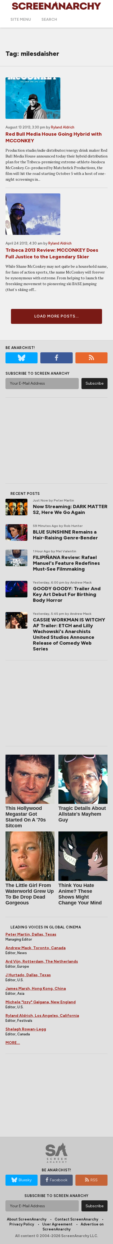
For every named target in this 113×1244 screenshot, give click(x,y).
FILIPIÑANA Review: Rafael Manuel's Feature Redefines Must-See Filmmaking (66, 563)
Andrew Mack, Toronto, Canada (35, 948)
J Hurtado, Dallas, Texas (28, 975)
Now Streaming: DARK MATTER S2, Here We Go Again (70, 509)
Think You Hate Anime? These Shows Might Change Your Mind (80, 894)
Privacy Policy (21, 1224)
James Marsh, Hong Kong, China (35, 988)
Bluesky (25, 1180)
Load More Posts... (56, 316)
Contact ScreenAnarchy (76, 1219)
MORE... (12, 1042)
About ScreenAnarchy (26, 1219)
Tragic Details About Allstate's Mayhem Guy (82, 814)
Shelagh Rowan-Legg (25, 1029)
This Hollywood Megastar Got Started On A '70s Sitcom (25, 816)
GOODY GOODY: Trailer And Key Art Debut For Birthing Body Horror (67, 594)
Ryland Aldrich (62, 127)
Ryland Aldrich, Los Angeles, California (42, 1015)
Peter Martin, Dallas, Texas (30, 934)
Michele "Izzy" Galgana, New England (40, 1002)
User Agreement (57, 1224)
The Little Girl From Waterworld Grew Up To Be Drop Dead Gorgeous (29, 894)
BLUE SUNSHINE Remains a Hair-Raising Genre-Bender (65, 535)
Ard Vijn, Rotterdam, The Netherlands (41, 961)
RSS (94, 1180)
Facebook (58, 1180)
